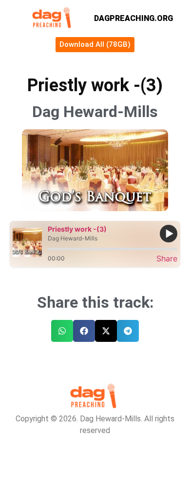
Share (166, 258)
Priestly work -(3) (77, 229)
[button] (62, 331)
